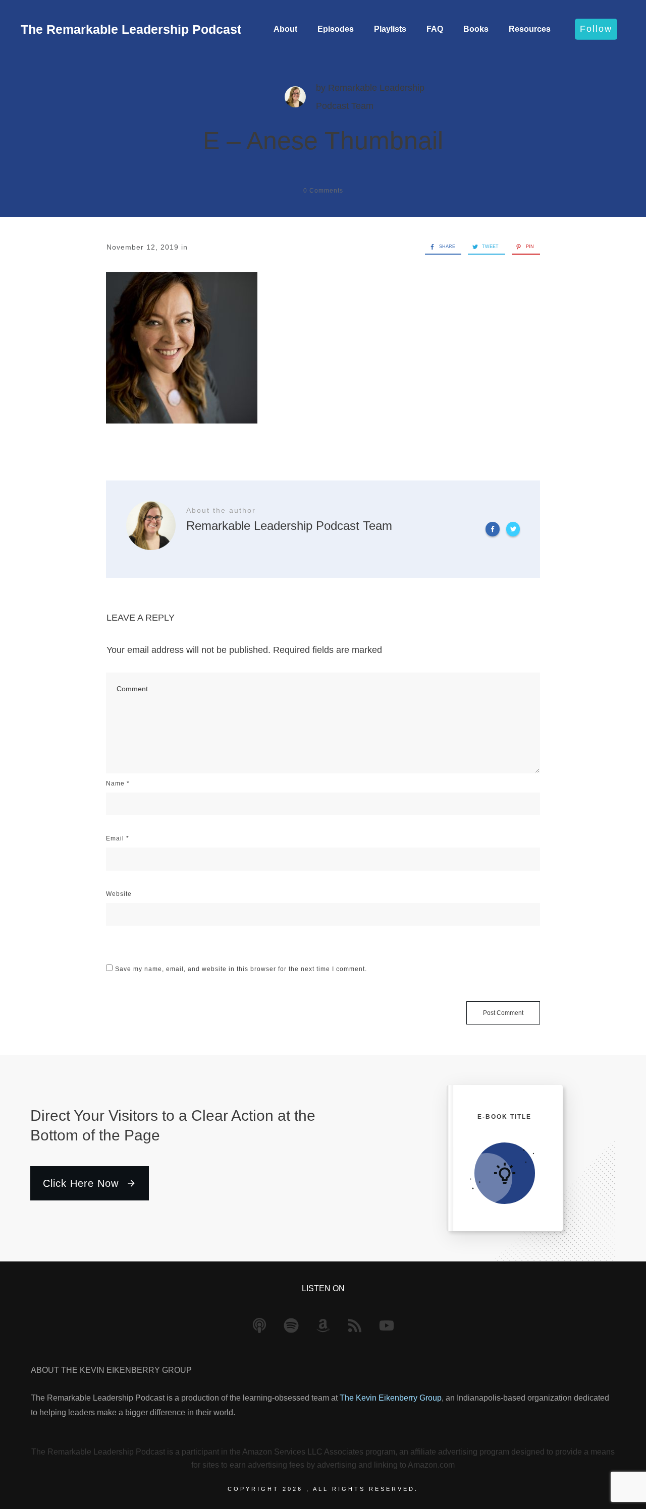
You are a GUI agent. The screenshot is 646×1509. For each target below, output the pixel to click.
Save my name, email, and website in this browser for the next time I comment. (241, 969)
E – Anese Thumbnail (323, 141)
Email (117, 838)
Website (119, 893)
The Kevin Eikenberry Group (391, 1398)
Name (118, 783)
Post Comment (503, 1012)
